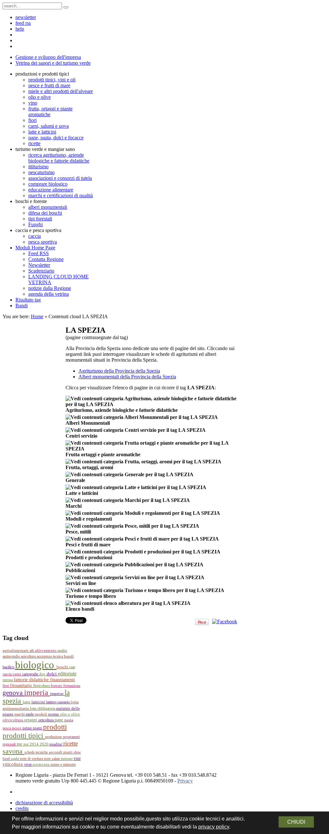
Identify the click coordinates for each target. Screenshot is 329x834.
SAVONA (13, 751)
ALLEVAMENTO (46, 650)
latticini (38, 702)
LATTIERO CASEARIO (58, 702)
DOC (43, 674)
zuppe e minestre (63, 764)
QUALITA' (56, 744)
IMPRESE (57, 693)
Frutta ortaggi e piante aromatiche (103, 454)
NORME (54, 714)
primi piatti (32, 728)
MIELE (30, 714)
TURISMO (67, 758)
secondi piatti (61, 752)
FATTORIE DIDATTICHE (32, 679)
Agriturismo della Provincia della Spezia (119, 371)
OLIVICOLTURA (13, 720)
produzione (54, 737)
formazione (71, 685)
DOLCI (52, 673)
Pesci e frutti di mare (88, 544)
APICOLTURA (29, 656)
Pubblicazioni (80, 570)
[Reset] (65, 7)
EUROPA (8, 680)
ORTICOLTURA (46, 720)
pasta (68, 720)
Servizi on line (81, 583)
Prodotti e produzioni (89, 557)
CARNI (17, 674)
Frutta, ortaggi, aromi (89, 467)
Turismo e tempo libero (91, 596)
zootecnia (41, 764)
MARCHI (20, 714)
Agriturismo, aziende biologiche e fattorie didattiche (122, 410)
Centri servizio (81, 436)
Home (37, 316)
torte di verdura (32, 758)
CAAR (72, 667)
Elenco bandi (80, 609)
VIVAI (28, 764)
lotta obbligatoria (43, 708)
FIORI (6, 685)
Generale (75, 480)
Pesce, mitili (78, 531)
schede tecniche (36, 752)
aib (32, 650)
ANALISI (62, 650)
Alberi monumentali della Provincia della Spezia (127, 376)
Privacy (185, 780)
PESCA (7, 728)
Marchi (74, 506)
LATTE (27, 702)
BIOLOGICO (36, 665)
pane (59, 720)
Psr (20, 744)
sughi (15, 758)
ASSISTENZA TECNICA (50, 656)
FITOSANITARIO (21, 685)
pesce (17, 728)
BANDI (69, 656)
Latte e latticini (82, 493)
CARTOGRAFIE (30, 674)
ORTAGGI (31, 719)
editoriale (67, 673)
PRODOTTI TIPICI (24, 735)
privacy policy (213, 826)
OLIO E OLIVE (70, 714)
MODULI (41, 714)
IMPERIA (37, 692)
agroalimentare (16, 650)
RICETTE (70, 743)
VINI (77, 758)
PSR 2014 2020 (36, 744)
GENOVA (13, 693)
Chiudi (296, 822)
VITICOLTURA (13, 764)
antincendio (12, 656)
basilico (9, 667)
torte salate (52, 758)
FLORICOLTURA (42, 685)
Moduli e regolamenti (89, 519)
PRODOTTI (55, 727)
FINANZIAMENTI (62, 679)
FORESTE (57, 685)
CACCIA (8, 674)
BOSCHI (63, 666)
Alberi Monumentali (88, 423)
